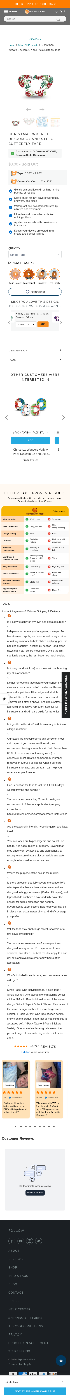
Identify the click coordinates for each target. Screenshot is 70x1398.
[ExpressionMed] (35, 11)
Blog (12, 1284)
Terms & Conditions (25, 1326)
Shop (12, 1267)
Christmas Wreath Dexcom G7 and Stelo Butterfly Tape (31, 139)
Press (13, 1301)
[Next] (42, 109)
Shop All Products (28, 45)
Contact (16, 1292)
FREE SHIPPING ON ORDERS (35, 4)
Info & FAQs (18, 1276)
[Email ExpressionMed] (39, 1241)
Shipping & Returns (25, 1318)
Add (55, 324)
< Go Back (35, 39)
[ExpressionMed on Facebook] (12, 1241)
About (14, 1250)
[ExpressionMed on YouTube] (21, 1241)
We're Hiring (19, 1351)
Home (11, 45)
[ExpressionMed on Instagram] (30, 1241)
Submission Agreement (28, 1343)
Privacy (15, 1334)
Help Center (19, 1309)
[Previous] (28, 109)
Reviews (15, 1259)
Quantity (14, 248)
